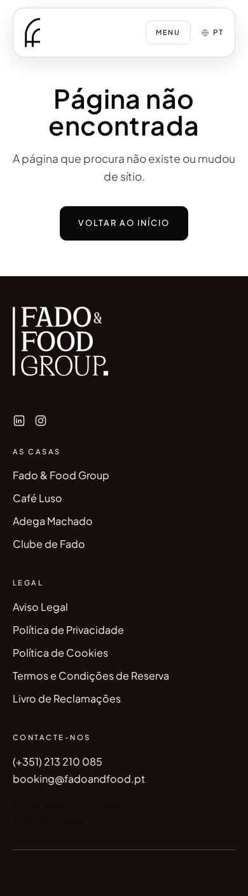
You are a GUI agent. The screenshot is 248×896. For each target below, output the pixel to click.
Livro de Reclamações (67, 698)
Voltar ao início (124, 223)
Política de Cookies (60, 652)
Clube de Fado (49, 543)
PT (218, 32)
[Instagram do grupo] (40, 420)
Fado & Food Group (61, 475)
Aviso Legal (40, 606)
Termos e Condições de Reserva (91, 675)
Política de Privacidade (68, 629)
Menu (168, 32)
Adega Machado (53, 521)
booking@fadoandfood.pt (79, 778)
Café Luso (37, 498)
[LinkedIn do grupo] (19, 420)
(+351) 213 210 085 (57, 761)
